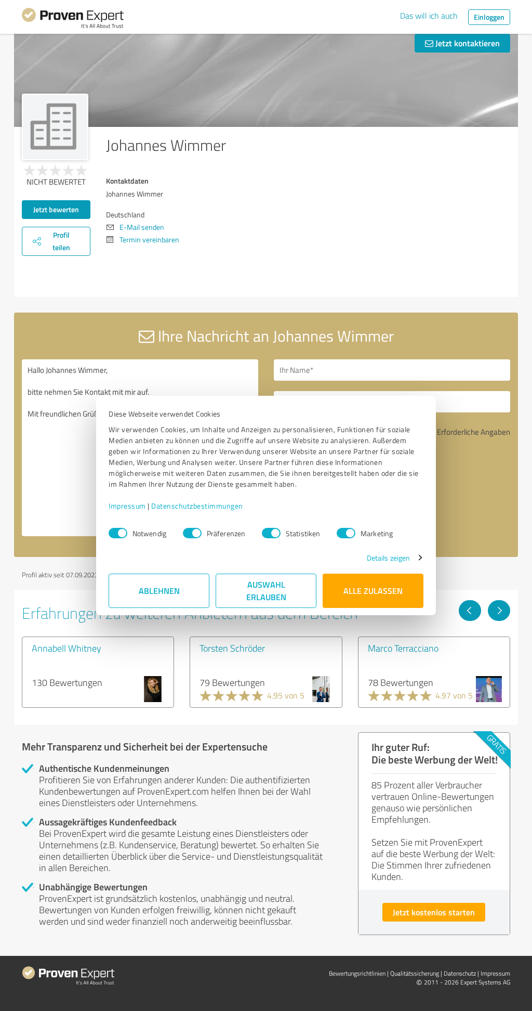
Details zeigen (388, 558)
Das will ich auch (429, 15)
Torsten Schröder (232, 648)
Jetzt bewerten (56, 209)
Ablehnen (159, 591)
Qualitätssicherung (414, 973)
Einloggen (489, 17)
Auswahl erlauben (266, 590)
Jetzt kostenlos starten (434, 912)
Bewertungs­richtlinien (357, 973)
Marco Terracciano (403, 648)
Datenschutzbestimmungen (197, 506)
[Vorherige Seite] (470, 610)
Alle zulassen (373, 591)
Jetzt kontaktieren (466, 43)
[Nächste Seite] (499, 610)
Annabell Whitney (66, 648)
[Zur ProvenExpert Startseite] (73, 20)
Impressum (127, 506)
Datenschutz (460, 973)
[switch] (192, 533)
